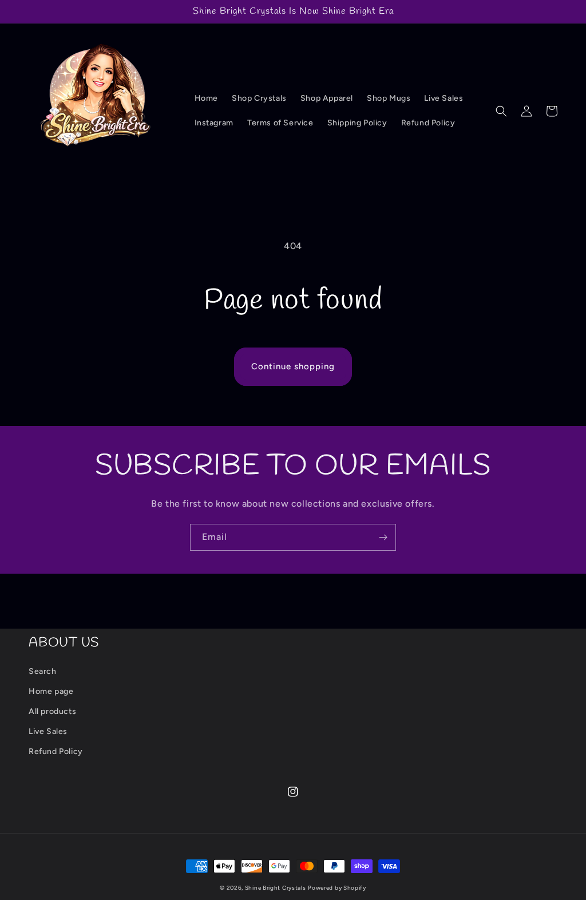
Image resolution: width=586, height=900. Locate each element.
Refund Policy (56, 751)
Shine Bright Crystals (275, 887)
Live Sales (48, 731)
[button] (501, 111)
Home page (51, 691)
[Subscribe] (382, 537)
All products (52, 711)
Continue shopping (293, 366)
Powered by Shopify (337, 887)
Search (43, 671)
